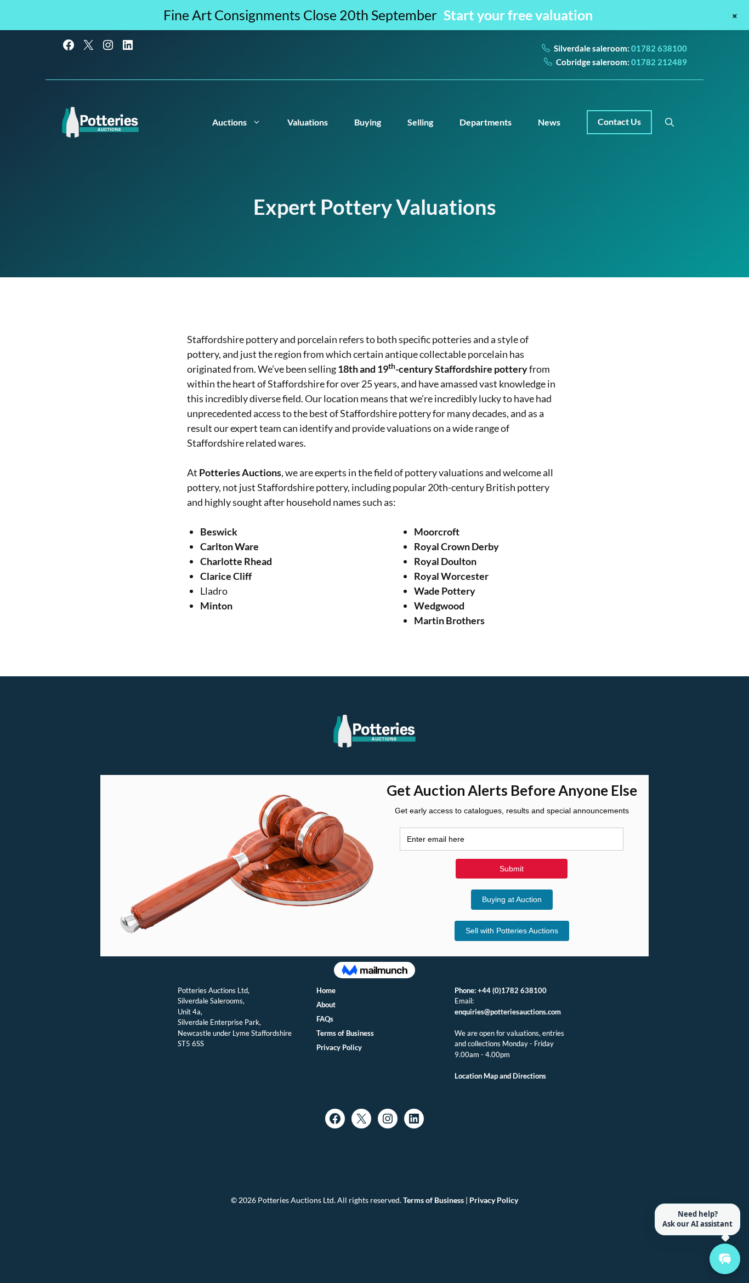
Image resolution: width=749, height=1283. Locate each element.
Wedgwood (439, 606)
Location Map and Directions (500, 1075)
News (549, 122)
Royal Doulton (445, 561)
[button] (669, 122)
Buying (367, 122)
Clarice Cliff (226, 576)
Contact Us (619, 121)
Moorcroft (436, 532)
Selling (420, 122)
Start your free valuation (518, 15)
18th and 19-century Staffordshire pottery (432, 369)
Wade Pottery (444, 591)
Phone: (466, 990)
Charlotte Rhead (236, 561)
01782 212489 (658, 62)
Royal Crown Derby (456, 546)
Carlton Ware (229, 546)
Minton (216, 606)
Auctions (229, 122)
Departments (485, 122)
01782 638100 (658, 48)
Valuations (307, 122)
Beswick (218, 532)
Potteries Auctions (240, 472)
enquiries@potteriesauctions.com (508, 1011)
